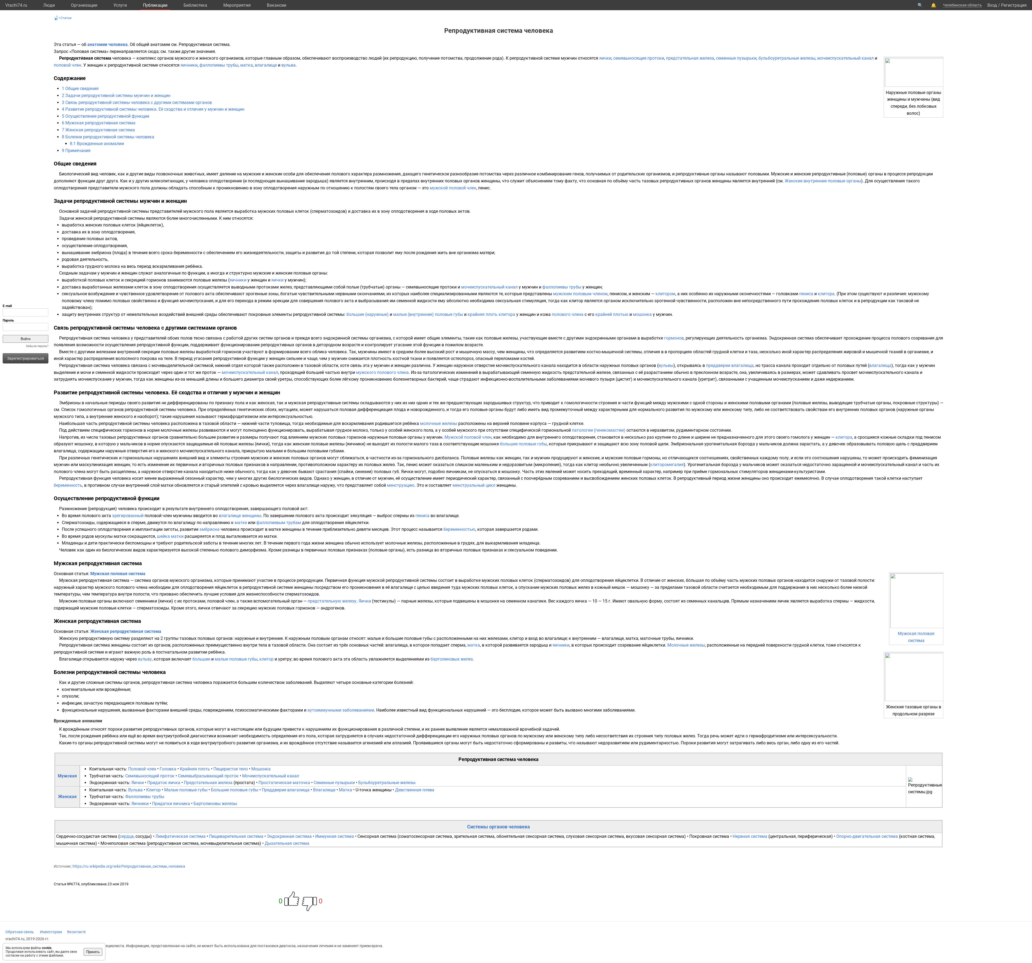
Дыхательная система (287, 843)
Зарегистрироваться (25, 358)
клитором (665, 293)
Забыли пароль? (37, 346)
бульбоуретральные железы (786, 58)
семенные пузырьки (736, 58)
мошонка (642, 314)
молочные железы (438, 423)
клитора (826, 293)
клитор (266, 659)
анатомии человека (107, 44)
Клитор (153, 789)
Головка (168, 768)
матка (246, 65)
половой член (67, 65)
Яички (365, 601)
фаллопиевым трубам (278, 522)
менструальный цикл (474, 485)
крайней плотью (611, 314)
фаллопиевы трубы (218, 65)
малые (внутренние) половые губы (428, 314)
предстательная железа (690, 58)
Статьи (65, 18)
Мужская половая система (117, 573)
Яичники (140, 803)
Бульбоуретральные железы (386, 782)
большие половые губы (523, 443)
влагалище (266, 65)
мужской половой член (453, 187)
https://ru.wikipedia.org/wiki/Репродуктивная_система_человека (129, 866)
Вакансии (276, 5)
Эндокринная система (289, 836)
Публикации (155, 5)
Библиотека (195, 5)
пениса (806, 293)
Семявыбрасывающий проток (208, 775)
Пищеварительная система (236, 836)
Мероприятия (237, 5)
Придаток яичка (163, 782)
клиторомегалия (667, 464)
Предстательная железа (208, 782)
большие (201, 659)
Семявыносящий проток (149, 775)
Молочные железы (686, 645)
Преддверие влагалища (286, 789)
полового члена (567, 314)
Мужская (67, 775)
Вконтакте (76, 932)
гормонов (674, 338)
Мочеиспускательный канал (270, 775)
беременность (68, 485)
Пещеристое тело (230, 768)
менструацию (400, 485)
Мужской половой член (468, 437)
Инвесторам (51, 932)
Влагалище (324, 789)
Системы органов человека (498, 826)
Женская (67, 796)
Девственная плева (414, 789)
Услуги (120, 5)
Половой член (142, 768)
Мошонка (261, 768)
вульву (145, 659)
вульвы (665, 365)
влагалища (880, 365)
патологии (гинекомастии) (598, 430)
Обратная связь (19, 932)
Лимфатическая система (180, 836)
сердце (127, 836)
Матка (345, 789)
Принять (93, 952)
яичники (189, 65)
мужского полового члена (382, 372)
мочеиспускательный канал (845, 58)
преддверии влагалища (730, 365)
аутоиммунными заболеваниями (340, 710)
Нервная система (750, 836)
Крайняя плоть (195, 768)
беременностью (459, 529)
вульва (288, 65)
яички (605, 58)
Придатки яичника (171, 803)
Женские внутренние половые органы (823, 180)
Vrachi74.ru (16, 5)
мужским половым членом (580, 293)
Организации (84, 5)
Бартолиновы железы (215, 803)
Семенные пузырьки (334, 782)
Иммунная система (334, 836)
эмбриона (209, 529)
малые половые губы (236, 659)
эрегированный (128, 515)
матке (241, 522)
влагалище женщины (240, 515)
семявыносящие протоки (638, 58)
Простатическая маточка (284, 782)
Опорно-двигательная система (867, 836)
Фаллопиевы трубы (144, 796)
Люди (49, 5)
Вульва (135, 789)
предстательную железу (332, 601)
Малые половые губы (185, 789)
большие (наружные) (367, 314)
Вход (992, 5)
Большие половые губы (234, 789)
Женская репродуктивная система (125, 631)
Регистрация (1014, 5)
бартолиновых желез (452, 659)
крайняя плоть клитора (491, 314)
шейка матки (170, 536)
